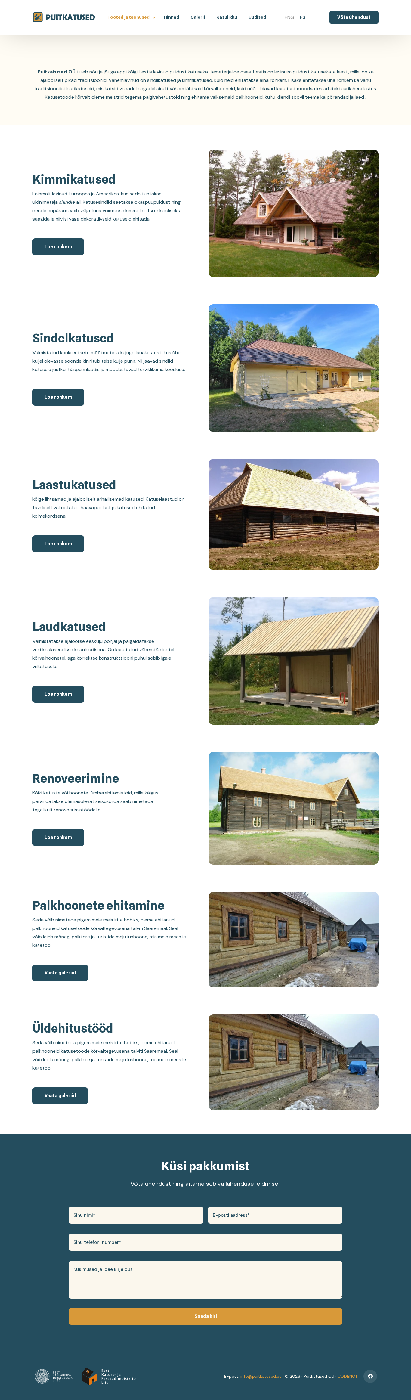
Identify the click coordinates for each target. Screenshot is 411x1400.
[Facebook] (370, 1376)
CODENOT (347, 1376)
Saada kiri (205, 1316)
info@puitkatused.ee (261, 1376)
